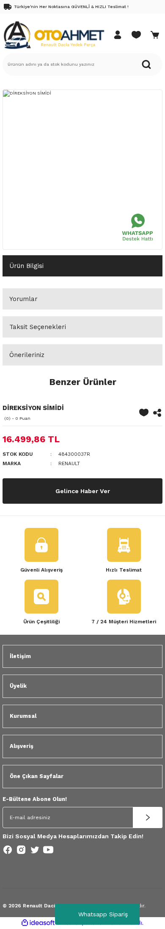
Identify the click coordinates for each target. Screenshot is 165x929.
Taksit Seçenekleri (37, 327)
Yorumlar (23, 299)
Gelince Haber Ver (82, 491)
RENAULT (69, 463)
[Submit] (147, 817)
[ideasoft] (38, 923)
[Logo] (54, 34)
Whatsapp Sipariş (103, 914)
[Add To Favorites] (144, 412)
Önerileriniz (26, 355)
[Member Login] (117, 34)
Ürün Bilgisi (26, 266)
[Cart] (154, 34)
